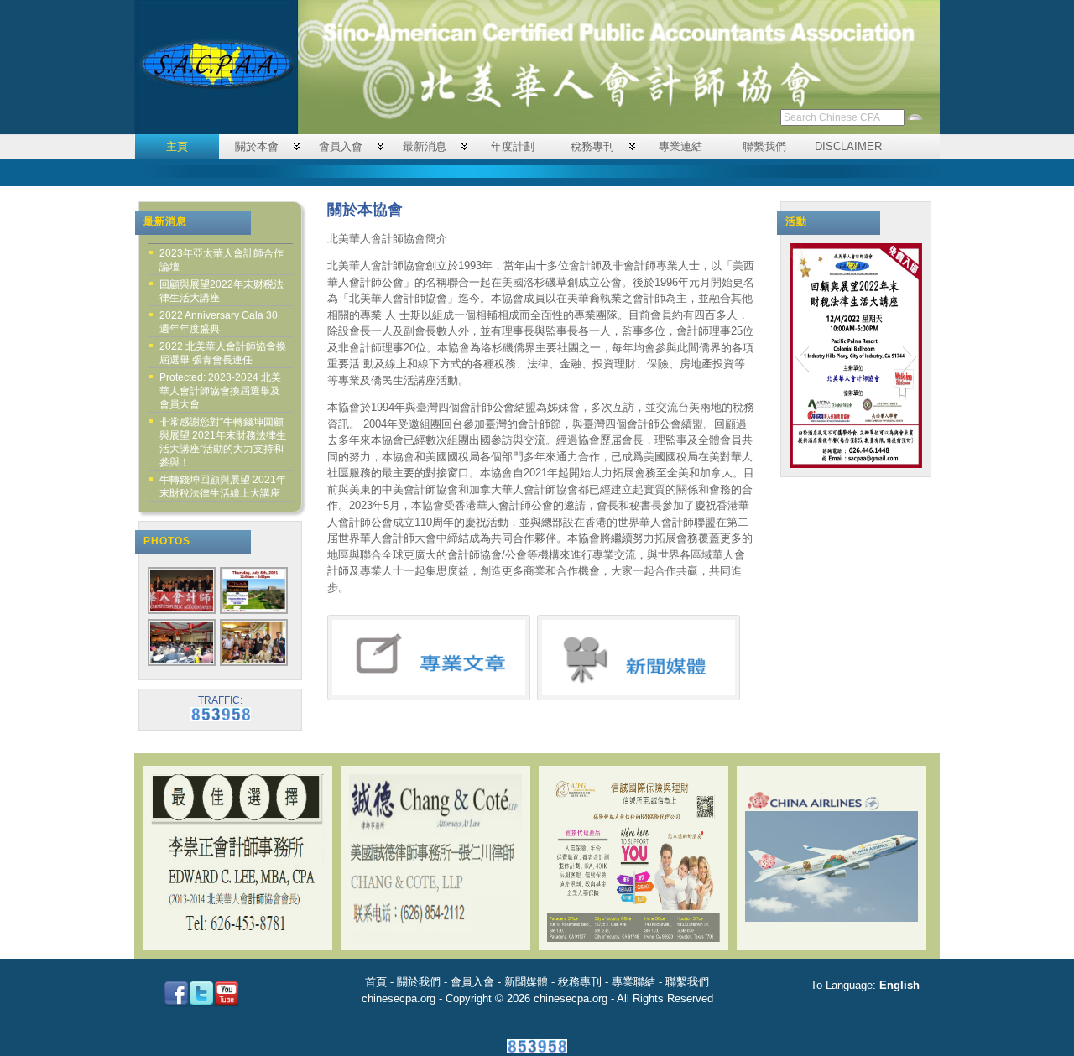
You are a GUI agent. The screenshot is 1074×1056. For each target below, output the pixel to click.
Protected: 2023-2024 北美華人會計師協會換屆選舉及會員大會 (220, 391)
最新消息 (424, 146)
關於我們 (419, 981)
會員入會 (340, 146)
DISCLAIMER (848, 146)
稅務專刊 (592, 146)
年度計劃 (512, 146)
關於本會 (257, 146)
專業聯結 (633, 981)
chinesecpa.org (398, 998)
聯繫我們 (764, 146)
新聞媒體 (526, 981)
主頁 (177, 146)
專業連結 (680, 146)
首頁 (376, 981)
